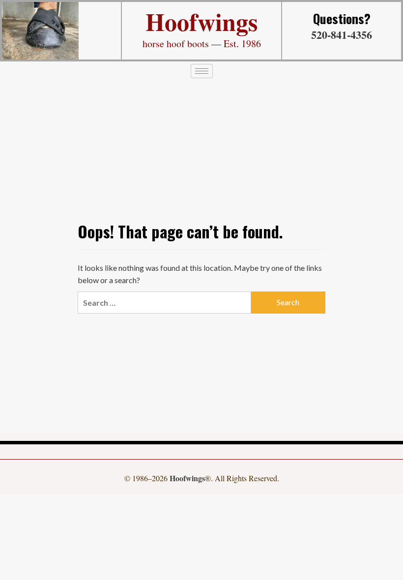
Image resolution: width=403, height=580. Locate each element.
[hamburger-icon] (202, 71)
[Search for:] (164, 302)
